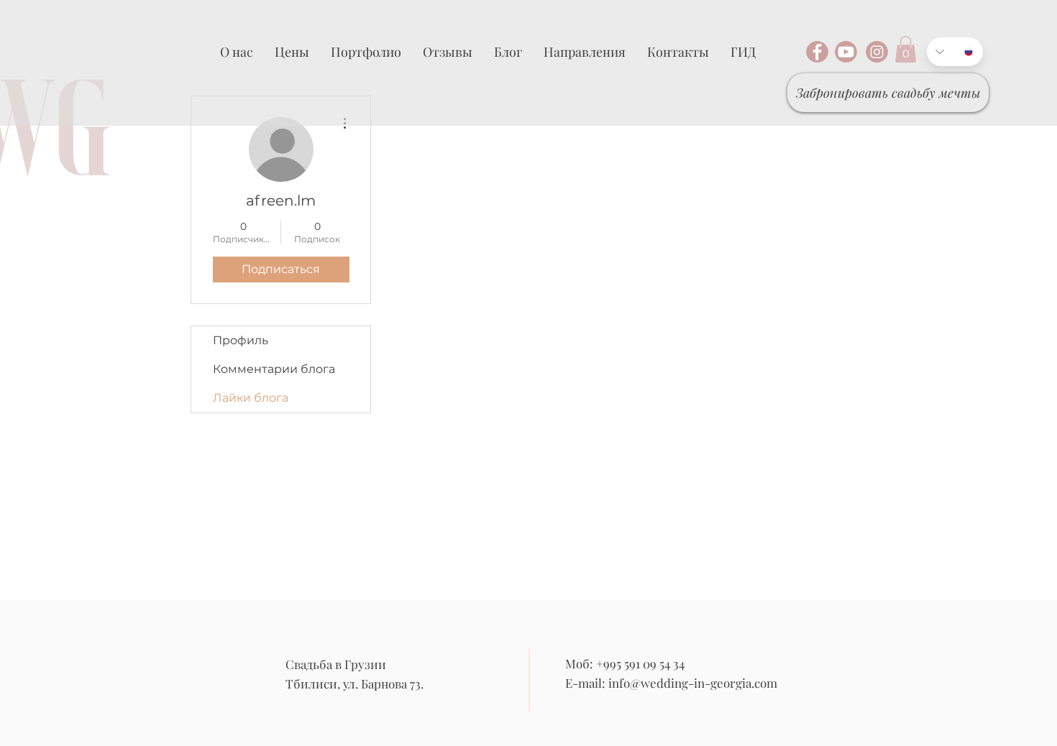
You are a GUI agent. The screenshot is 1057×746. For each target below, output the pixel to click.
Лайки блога (250, 398)
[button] (905, 49)
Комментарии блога (274, 369)
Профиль (240, 340)
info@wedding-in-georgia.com (692, 683)
